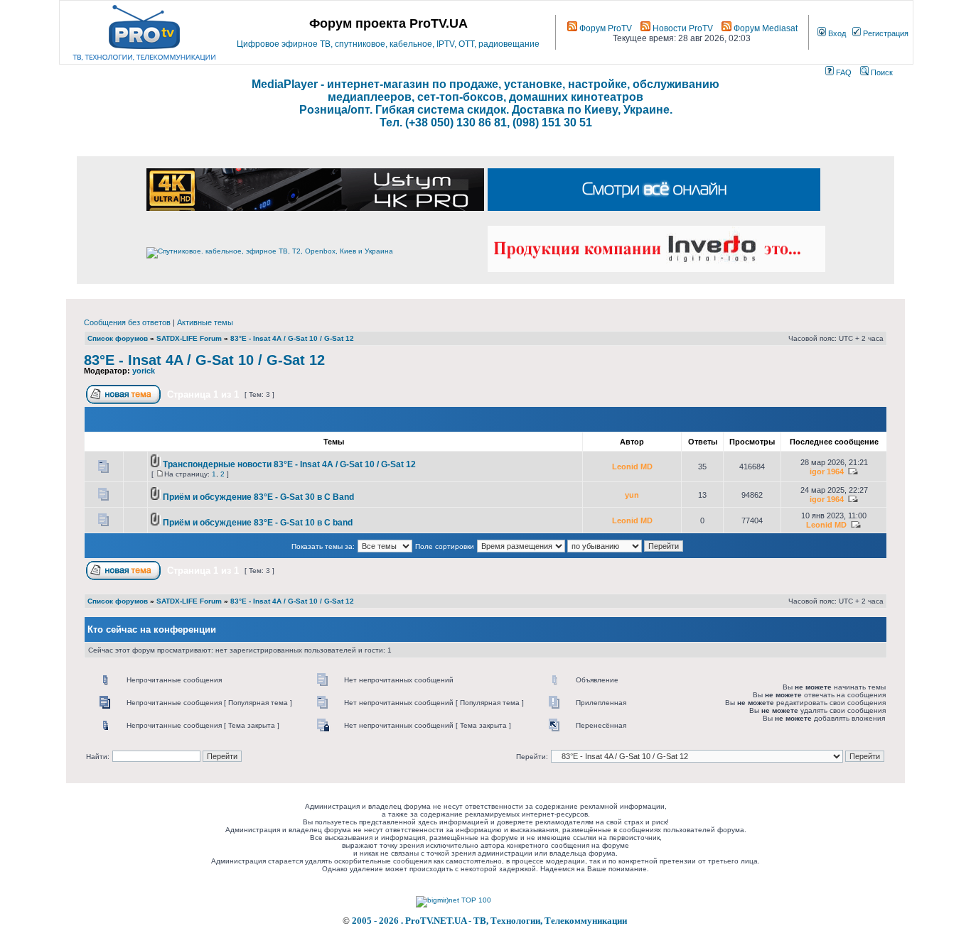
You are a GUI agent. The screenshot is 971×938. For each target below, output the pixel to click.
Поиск (881, 72)
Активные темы (205, 322)
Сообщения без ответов (127, 322)
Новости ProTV (681, 28)
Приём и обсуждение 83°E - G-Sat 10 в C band (258, 523)
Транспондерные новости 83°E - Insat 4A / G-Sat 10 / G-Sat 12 (289, 464)
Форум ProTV (604, 28)
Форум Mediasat (764, 28)
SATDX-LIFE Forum (189, 338)
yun (632, 495)
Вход (836, 33)
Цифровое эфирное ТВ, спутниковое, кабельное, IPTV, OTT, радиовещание (388, 44)
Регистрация (884, 33)
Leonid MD (632, 466)
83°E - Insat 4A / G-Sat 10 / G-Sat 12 (292, 338)
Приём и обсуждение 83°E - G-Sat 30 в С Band (258, 497)
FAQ (843, 72)
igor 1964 (827, 471)
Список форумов (117, 338)
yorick (143, 370)
